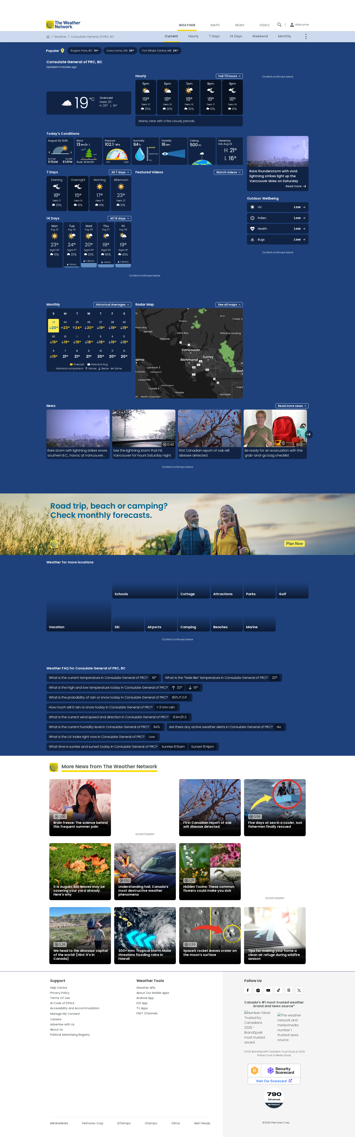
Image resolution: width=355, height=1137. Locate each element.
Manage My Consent (65, 1014)
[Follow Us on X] (299, 991)
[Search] (279, 25)
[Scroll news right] (308, 434)
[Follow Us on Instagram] (258, 991)
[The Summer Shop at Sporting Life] (293, 615)
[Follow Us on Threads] (289, 991)
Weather (60, 37)
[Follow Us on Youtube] (268, 991)
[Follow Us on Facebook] (248, 991)
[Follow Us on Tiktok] (278, 991)
